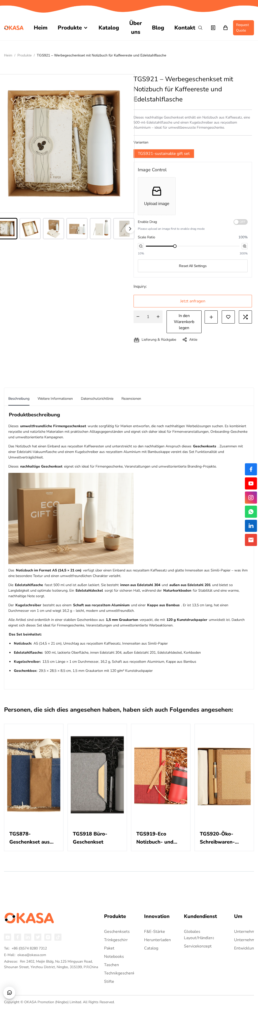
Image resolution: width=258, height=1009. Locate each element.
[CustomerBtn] (9, 992)
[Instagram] (47, 937)
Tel (25, 948)
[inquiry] (213, 28)
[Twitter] (37, 937)
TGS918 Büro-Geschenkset (90, 837)
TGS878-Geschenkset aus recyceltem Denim (31, 838)
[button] (156, 196)
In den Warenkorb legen (184, 322)
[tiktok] (57, 937)
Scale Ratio (146, 237)
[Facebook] (17, 937)
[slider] (175, 246)
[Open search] (200, 28)
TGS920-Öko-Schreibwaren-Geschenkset (217, 838)
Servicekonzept (198, 946)
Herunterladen (157, 940)
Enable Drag (147, 221)
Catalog (151, 948)
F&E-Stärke (154, 931)
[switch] (241, 222)
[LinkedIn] (27, 937)
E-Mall (25, 955)
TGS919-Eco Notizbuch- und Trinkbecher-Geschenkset (154, 838)
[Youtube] (7, 937)
